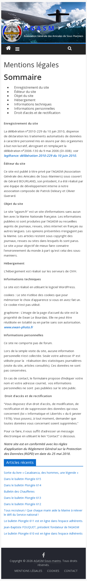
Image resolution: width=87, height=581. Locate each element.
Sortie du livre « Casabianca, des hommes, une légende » (41, 473)
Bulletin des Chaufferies (19, 491)
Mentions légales (28, 571)
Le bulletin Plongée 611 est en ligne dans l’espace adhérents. (43, 521)
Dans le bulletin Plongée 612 (22, 504)
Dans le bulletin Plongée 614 (22, 485)
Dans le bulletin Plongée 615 (22, 479)
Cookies (53, 571)
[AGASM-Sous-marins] (43, 4)
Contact (71, 571)
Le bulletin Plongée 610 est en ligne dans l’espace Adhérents (43, 533)
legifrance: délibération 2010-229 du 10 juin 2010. (40, 156)
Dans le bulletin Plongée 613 (22, 498)
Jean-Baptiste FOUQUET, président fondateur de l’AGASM (41, 527)
